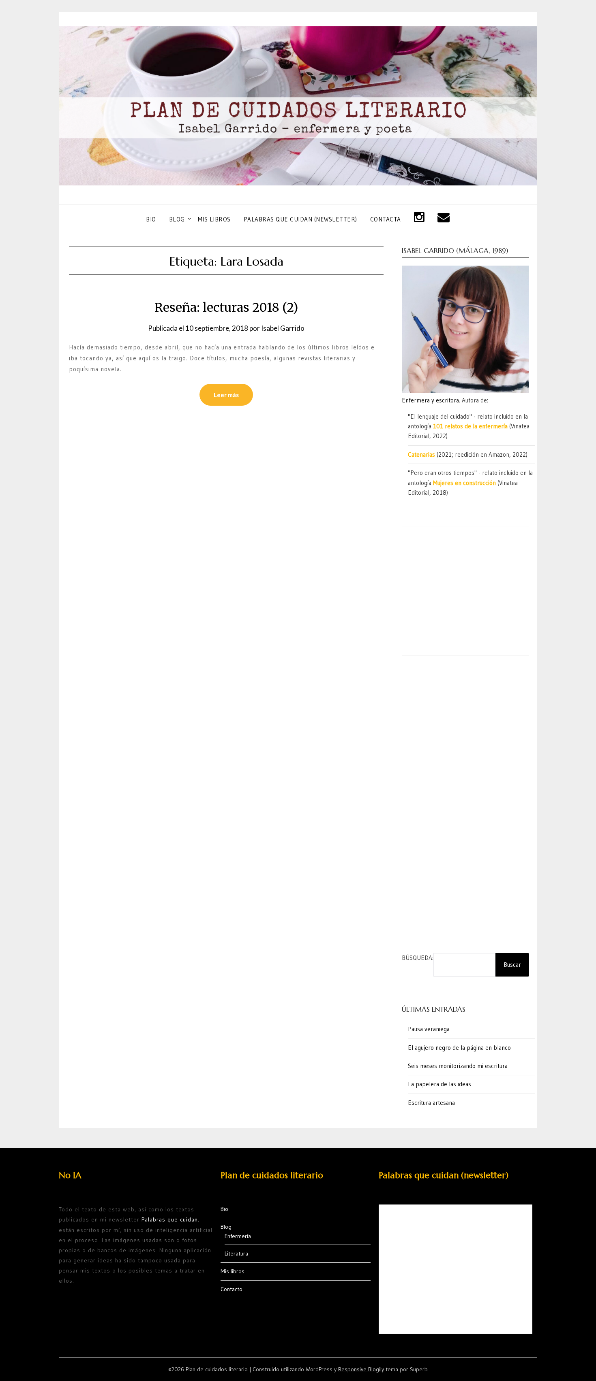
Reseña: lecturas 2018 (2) (226, 307)
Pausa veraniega (429, 1029)
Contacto (231, 1289)
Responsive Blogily (361, 1369)
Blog (177, 219)
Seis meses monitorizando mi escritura (458, 1066)
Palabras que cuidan (169, 1219)
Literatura (236, 1253)
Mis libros (214, 219)
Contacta (385, 219)
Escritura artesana (431, 1103)
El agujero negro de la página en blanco (459, 1047)
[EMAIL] (444, 217)
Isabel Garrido (282, 328)
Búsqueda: (417, 958)
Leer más (226, 394)
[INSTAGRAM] (419, 217)
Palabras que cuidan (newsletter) (300, 219)
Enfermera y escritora (430, 400)
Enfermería (238, 1236)
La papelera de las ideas (439, 1084)
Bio (151, 219)
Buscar (512, 964)
